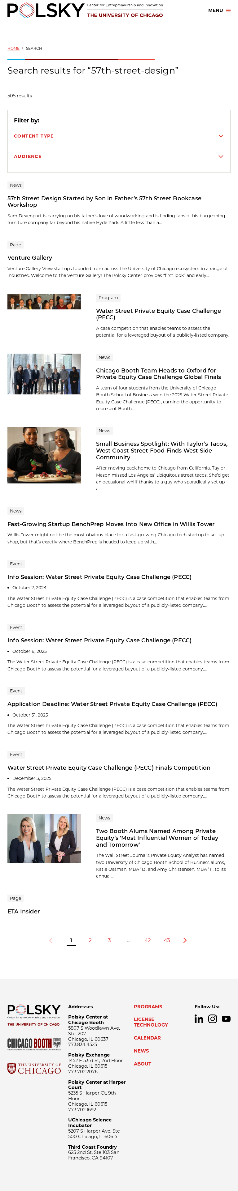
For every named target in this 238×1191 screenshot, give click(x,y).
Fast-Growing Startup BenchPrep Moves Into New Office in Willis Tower (110, 524)
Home (13, 48)
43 (167, 940)
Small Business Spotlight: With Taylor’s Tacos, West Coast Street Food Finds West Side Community (161, 450)
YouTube (226, 1018)
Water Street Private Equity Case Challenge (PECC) (158, 314)
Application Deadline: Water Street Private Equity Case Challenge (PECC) (112, 704)
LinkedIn (199, 1018)
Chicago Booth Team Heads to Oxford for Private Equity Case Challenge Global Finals (158, 374)
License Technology (151, 1022)
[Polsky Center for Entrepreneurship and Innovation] (85, 10)
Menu (215, 10)
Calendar (147, 1038)
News (141, 1051)
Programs (148, 1007)
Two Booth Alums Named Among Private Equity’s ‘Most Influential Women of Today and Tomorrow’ (157, 838)
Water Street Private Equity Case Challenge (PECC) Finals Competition (108, 767)
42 (147, 940)
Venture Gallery (29, 257)
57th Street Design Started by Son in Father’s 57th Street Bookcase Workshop (104, 202)
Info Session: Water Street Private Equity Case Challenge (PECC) (99, 577)
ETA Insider (23, 911)
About (142, 1064)
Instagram (212, 1018)
